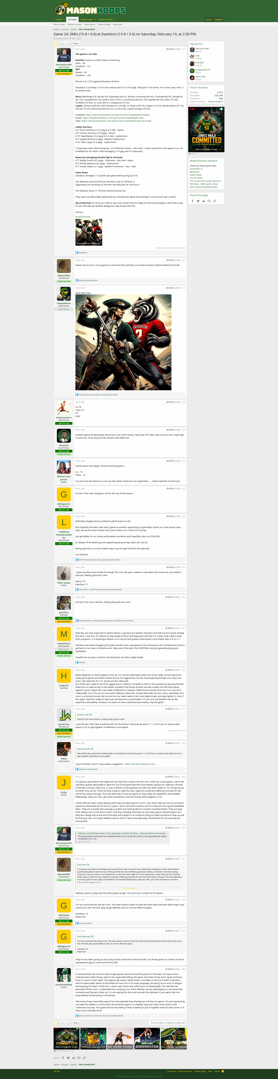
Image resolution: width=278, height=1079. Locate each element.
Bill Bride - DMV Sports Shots (204, 184)
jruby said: (81, 864)
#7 (184, 488)
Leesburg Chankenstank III (64, 534)
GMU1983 (200, 76)
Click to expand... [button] (130, 888)
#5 (184, 430)
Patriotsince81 (62, 38)
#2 (184, 260)
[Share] (173, 49)
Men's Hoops (59, 24)
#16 (183, 828)
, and (100, 589)
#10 (183, 597)
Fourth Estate (196, 177)
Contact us (172, 1071)
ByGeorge (194, 171)
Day (58, 1071)
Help (210, 1071)
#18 (183, 899)
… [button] (66, 43)
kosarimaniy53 (215, 101)
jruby (64, 792)
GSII (197, 55)
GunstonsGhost (63, 984)
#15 (183, 777)
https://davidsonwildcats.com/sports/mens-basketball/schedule (117, 114)
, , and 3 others (99, 560)
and (88, 280)
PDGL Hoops (63, 582)
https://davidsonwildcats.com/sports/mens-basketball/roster (113, 117)
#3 (184, 288)
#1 (184, 49)
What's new (86, 19)
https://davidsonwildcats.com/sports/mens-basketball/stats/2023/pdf (116, 120)
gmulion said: (83, 714)
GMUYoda (64, 915)
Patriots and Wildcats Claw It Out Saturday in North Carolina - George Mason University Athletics (126, 833)
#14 (183, 743)
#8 (184, 516)
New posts (117, 24)
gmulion (63, 612)
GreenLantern (64, 417)
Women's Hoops (74, 24)
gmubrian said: (83, 749)
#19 (183, 931)
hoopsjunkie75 (202, 69)
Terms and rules (185, 1071)
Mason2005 (64, 275)
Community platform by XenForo (139, 1076)
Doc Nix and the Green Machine (205, 181)
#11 (183, 628)
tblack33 (64, 445)
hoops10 (63, 685)
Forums (72, 19)
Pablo (64, 758)
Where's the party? (63, 478)
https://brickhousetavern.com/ (140, 763)
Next (75, 43)
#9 (184, 567)
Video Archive (106, 19)
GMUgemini (63, 503)
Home (59, 19)
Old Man (199, 62)
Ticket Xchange (103, 24)
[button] (64, 19)
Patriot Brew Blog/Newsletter (204, 187)
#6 (184, 461)
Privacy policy (200, 1071)
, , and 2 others (98, 394)
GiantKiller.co (196, 168)
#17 (183, 859)
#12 (183, 670)
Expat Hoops (196, 174)
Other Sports (89, 24)
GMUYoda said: (83, 936)
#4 (184, 402)
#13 (183, 709)
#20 (183, 969)
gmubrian (63, 724)
